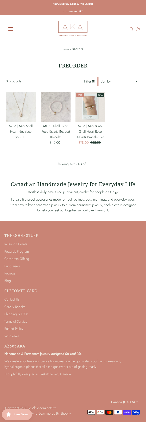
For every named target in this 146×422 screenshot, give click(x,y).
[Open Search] (131, 29)
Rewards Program (16, 251)
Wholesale (11, 336)
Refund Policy (13, 328)
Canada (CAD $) (123, 402)
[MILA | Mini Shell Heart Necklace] (21, 107)
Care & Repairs (14, 306)
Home (66, 49)
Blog (7, 280)
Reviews (9, 273)
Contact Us (11, 299)
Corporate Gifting (16, 258)
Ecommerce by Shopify (54, 413)
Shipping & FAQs (16, 314)
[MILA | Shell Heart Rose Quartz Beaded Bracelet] (56, 107)
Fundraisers (12, 266)
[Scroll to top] (138, 414)
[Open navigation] (22, 29)
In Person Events (15, 244)
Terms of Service (15, 321)
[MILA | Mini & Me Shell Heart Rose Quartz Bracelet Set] (90, 107)
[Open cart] (138, 29)
